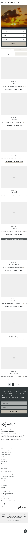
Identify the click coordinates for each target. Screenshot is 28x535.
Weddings (3, 456)
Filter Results (20, 53)
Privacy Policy (10, 520)
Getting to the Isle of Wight (7, 474)
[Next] (18, 384)
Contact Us (3, 487)
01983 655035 (6, 498)
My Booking (3, 483)
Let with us (3, 480)
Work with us (4, 478)
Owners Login (4, 485)
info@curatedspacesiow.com (9, 500)
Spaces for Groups (5, 454)
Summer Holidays (5, 450)
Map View (19, 49)
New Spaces (4, 461)
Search (14, 43)
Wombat (19, 517)
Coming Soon (4, 459)
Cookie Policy (18, 520)
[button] (2, 2)
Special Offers (4, 465)
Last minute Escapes (6, 452)
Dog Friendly (4, 468)
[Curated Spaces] (13, 2)
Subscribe (14, 411)
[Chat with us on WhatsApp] (25, 531)
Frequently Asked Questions (7, 476)
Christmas (3, 463)
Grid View (6, 49)
